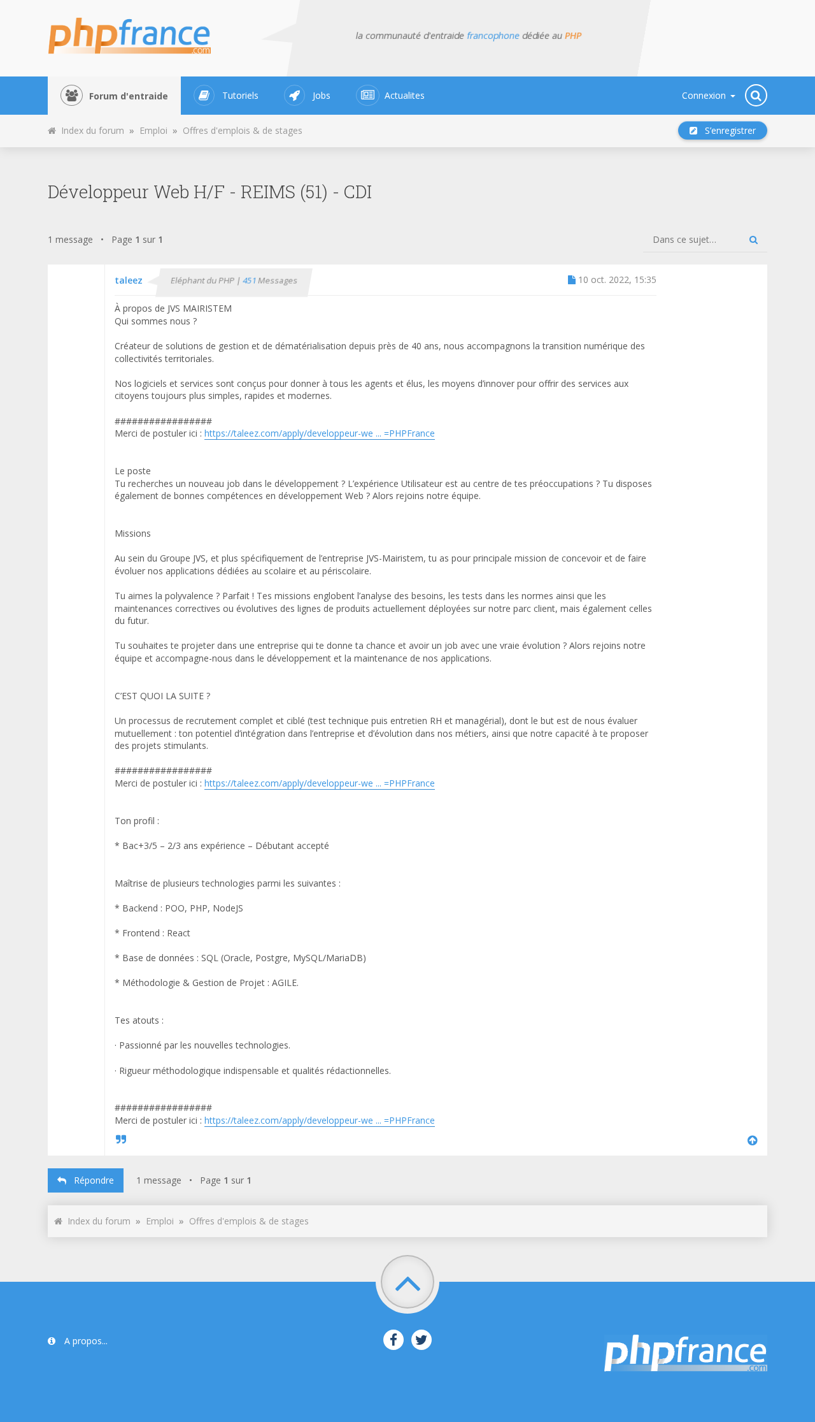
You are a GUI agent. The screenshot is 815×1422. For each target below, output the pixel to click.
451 (250, 280)
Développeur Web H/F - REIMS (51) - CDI (210, 191)
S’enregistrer (726, 130)
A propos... (85, 1341)
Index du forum (90, 130)
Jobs (321, 95)
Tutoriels (240, 95)
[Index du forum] (137, 32)
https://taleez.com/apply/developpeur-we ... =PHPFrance (319, 433)
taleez (129, 280)
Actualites (405, 95)
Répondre (90, 1180)
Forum (128, 96)
